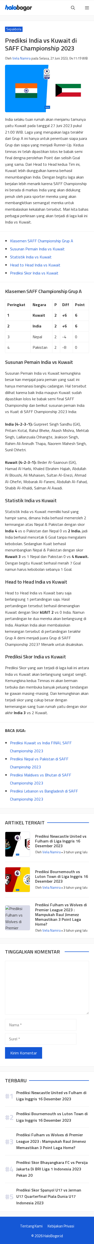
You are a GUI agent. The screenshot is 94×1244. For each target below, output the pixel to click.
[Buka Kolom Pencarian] (73, 7)
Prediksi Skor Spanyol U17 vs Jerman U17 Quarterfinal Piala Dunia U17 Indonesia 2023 (48, 1196)
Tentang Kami (31, 1226)
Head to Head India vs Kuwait (35, 265)
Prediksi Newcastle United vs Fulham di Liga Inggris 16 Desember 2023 (60, 841)
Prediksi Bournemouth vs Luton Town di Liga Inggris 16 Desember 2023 (61, 876)
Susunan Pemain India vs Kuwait (37, 249)
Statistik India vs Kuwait (31, 257)
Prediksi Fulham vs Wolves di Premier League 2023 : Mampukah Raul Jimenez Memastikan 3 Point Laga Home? (61, 914)
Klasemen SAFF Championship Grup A (41, 241)
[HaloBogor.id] (18, 8)
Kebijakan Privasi (61, 1226)
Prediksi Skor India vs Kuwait (34, 273)
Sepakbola (13, 29)
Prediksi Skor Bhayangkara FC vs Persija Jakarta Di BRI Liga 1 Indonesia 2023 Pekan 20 (52, 1168)
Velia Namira (21, 58)
